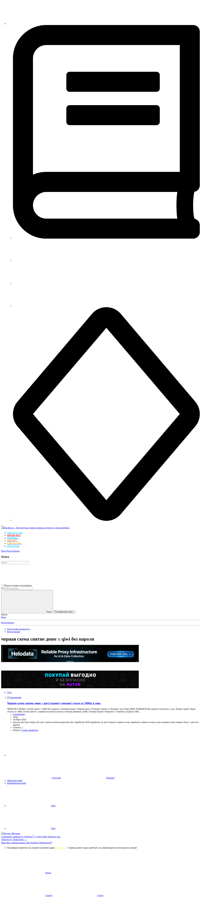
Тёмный (110, 778)
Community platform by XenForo (30, 836)
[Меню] (2, 525)
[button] (54, 585)
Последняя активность (18, 629)
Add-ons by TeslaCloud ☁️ (14, 839)
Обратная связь (14, 780)
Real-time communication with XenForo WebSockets (26, 842)
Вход (3, 617)
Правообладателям (16, 783)
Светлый (56, 778)
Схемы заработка (29, 730)
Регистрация (7, 622)
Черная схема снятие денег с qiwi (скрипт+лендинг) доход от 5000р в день (54, 703)
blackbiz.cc (61, 847)
